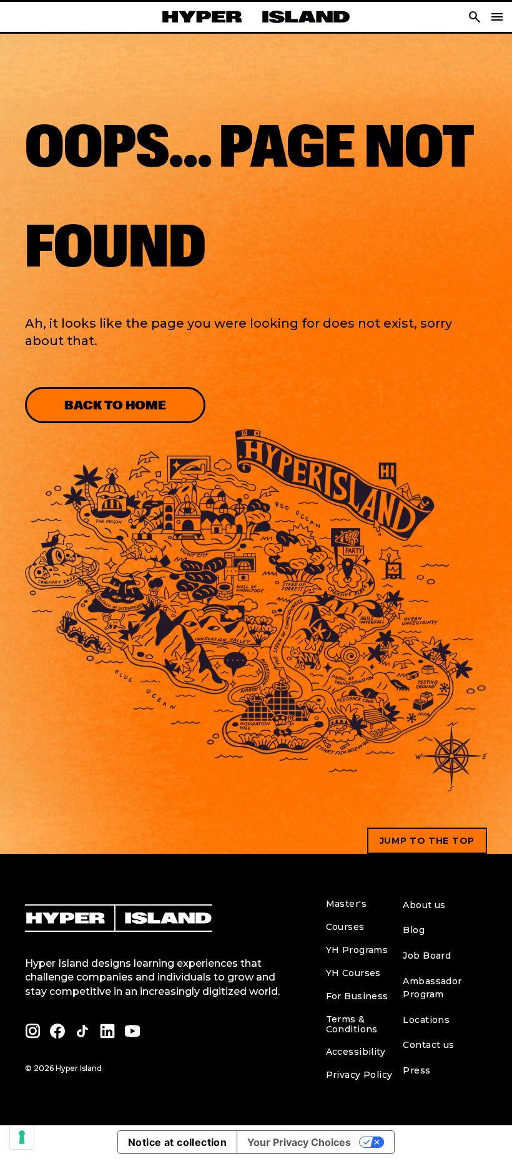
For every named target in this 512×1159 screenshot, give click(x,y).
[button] (474, 16)
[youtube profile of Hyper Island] (132, 1031)
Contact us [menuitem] (428, 1044)
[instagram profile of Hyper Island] (32, 1031)
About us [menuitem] (424, 905)
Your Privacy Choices (299, 1142)
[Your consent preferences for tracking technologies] (22, 1137)
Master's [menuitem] (346, 904)
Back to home (115, 405)
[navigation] (497, 16)
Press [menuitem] (416, 1070)
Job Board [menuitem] (427, 955)
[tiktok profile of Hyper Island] (82, 1031)
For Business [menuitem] (357, 996)
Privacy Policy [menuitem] (359, 1075)
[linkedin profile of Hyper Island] (107, 1031)
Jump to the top (427, 840)
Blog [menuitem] (414, 930)
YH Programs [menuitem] (357, 950)
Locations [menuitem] (426, 1019)
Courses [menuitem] (345, 927)
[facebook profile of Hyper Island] (57, 1031)
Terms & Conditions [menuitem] (352, 1024)
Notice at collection (177, 1142)
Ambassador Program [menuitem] (432, 988)
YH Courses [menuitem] (353, 973)
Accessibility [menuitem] (355, 1052)
